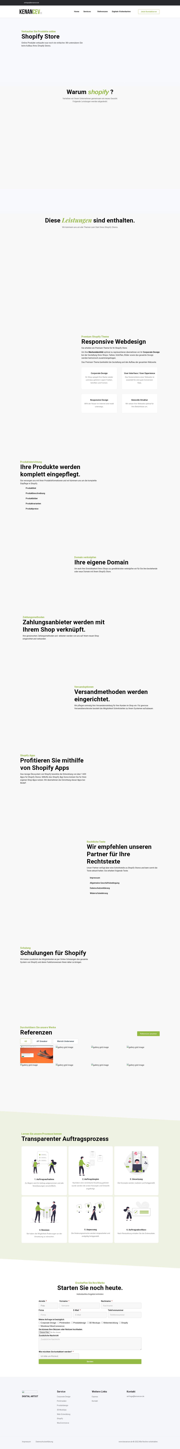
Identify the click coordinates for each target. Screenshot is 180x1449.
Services (87, 11)
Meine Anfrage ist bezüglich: (52, 1319)
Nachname (106, 1301)
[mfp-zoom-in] (36, 1055)
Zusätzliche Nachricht (49, 1335)
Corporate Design (48, 1323)
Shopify (124, 1323)
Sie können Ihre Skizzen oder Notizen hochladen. (61, 1329)
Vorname (63, 1301)
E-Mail (76, 1310)
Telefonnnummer (115, 1310)
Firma (41, 1310)
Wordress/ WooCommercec (53, 1326)
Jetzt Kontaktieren (149, 12)
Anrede (42, 1301)
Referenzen (102, 11)
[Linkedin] (157, 3)
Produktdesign (79, 1323)
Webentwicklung (110, 1323)
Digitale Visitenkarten (121, 11)
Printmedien (65, 1323)
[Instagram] (152, 3)
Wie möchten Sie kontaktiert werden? (55, 1352)
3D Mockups (94, 1323)
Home (76, 11)
